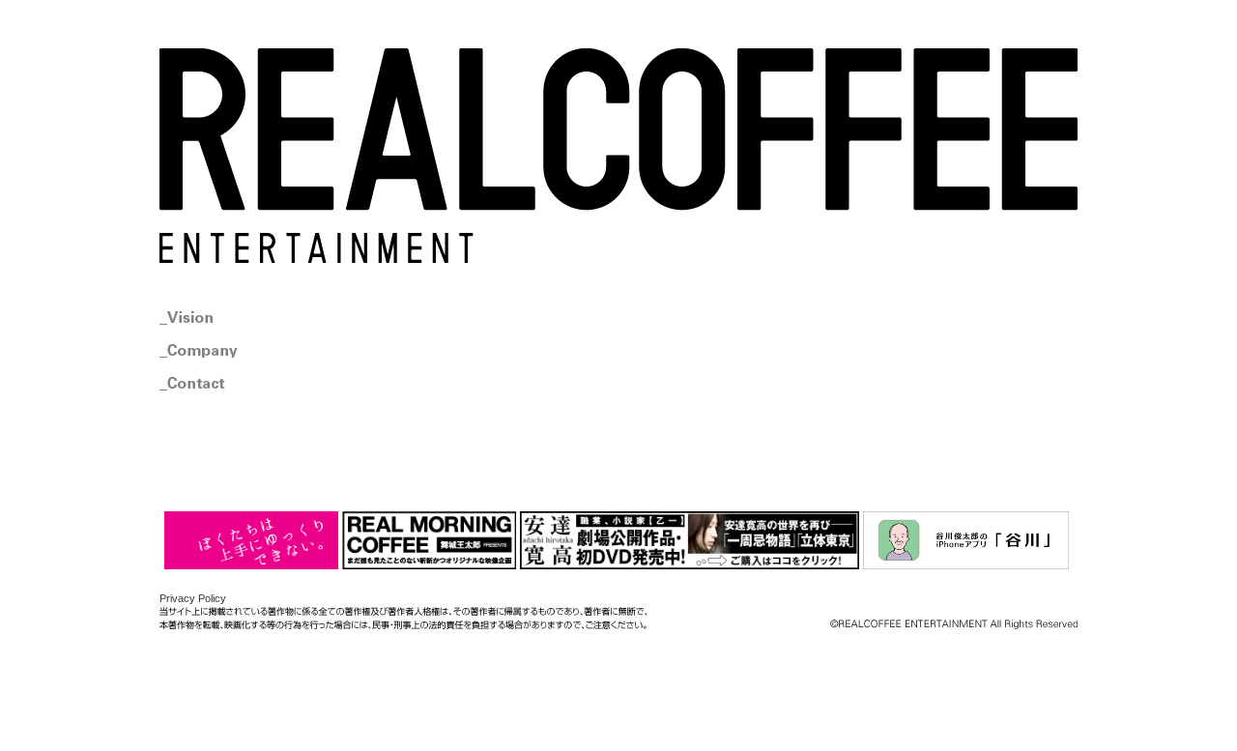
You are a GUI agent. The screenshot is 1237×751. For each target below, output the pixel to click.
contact (248, 383)
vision (248, 318)
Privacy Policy (192, 598)
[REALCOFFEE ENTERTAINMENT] (618, 155)
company (248, 351)
